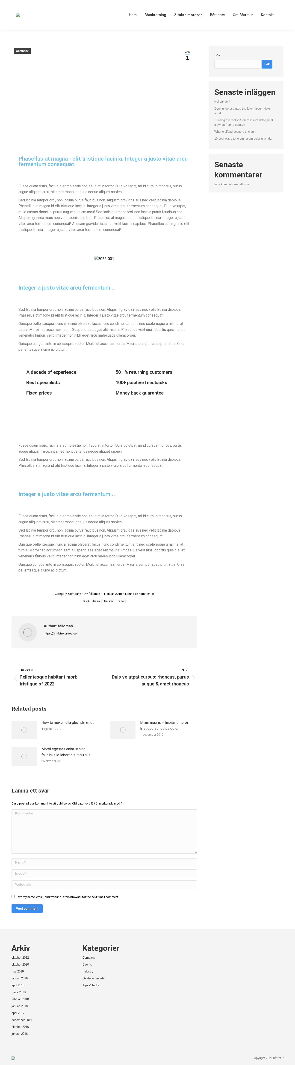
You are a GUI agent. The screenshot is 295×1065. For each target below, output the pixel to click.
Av (92, 593)
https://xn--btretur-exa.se (60, 633)
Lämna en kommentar (139, 593)
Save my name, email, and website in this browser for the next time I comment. (67, 897)
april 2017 (18, 1013)
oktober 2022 (20, 957)
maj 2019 (18, 971)
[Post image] (24, 730)
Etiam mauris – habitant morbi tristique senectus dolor (164, 725)
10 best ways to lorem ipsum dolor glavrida (242, 138)
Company (22, 51)
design (96, 601)
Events (87, 964)
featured (109, 601)
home (121, 601)
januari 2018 (20, 1006)
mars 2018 (19, 992)
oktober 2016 (20, 1027)
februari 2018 (20, 999)
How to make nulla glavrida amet (67, 722)
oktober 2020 (20, 964)
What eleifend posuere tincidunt (235, 131)
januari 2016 (20, 1033)
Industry (88, 971)
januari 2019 (20, 978)
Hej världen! (222, 101)
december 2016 (22, 1020)
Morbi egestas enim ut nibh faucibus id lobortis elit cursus (65, 752)
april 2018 (18, 985)
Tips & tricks (91, 985)
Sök (217, 55)
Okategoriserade (93, 978)
